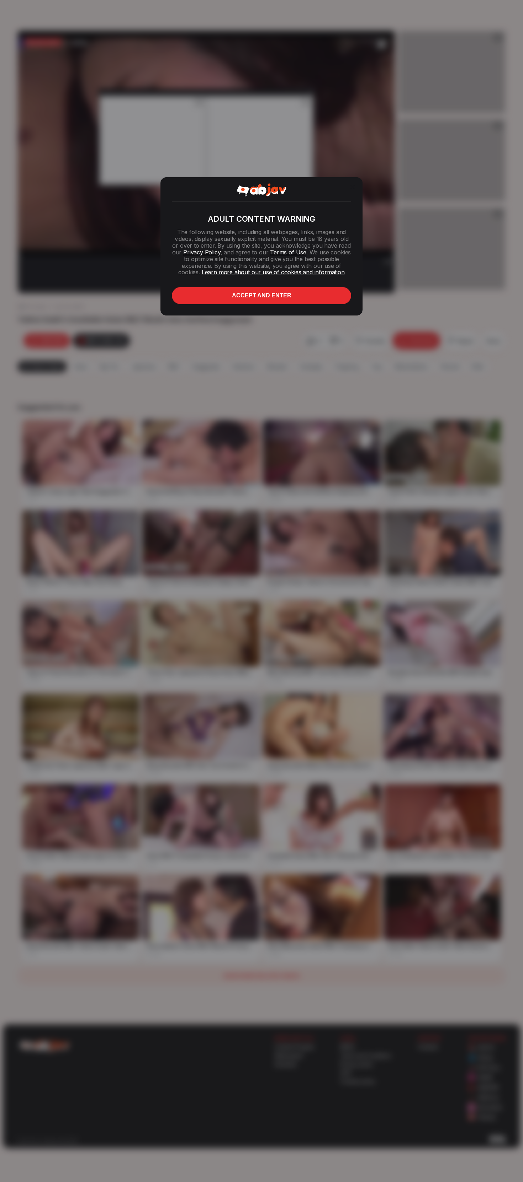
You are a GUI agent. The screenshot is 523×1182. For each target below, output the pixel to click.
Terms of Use (288, 252)
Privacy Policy (201, 252)
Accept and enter (261, 295)
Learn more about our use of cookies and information (273, 272)
